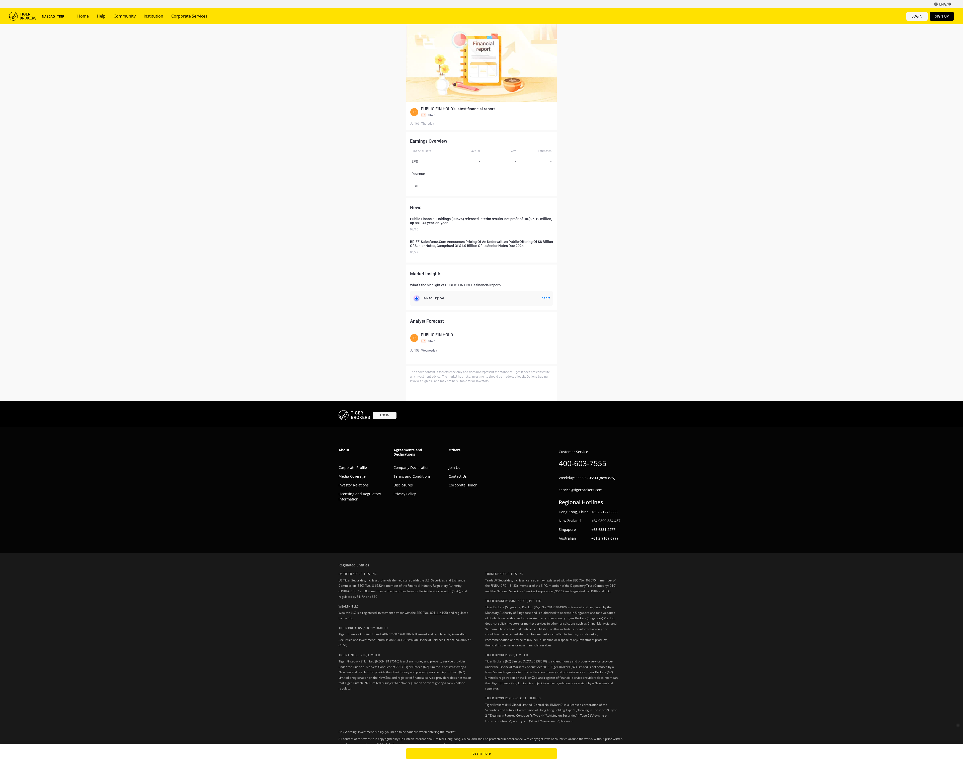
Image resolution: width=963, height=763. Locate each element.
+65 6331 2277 (603, 529)
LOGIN (917, 16)
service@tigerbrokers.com (580, 489)
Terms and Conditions (412, 476)
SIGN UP (942, 16)
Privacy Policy (404, 493)
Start (546, 298)
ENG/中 (945, 4)
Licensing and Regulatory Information (360, 496)
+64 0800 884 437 (605, 520)
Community (125, 16)
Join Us (454, 467)
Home (83, 16)
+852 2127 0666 (604, 512)
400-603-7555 (582, 463)
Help (101, 16)
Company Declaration (411, 467)
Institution (153, 16)
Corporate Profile (353, 467)
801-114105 (438, 613)
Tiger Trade (36, 16)
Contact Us (458, 476)
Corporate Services (189, 16)
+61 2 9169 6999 (604, 538)
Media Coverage (352, 476)
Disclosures (403, 485)
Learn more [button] (481, 753)
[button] (481, 112)
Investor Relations (354, 485)
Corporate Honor (463, 485)
